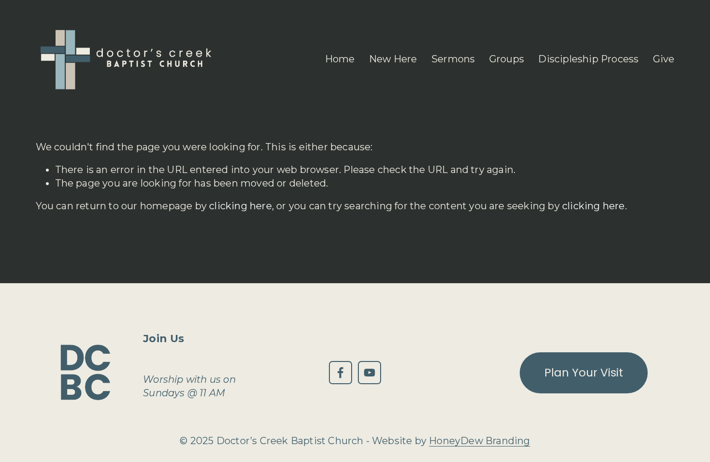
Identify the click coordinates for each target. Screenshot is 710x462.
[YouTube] (369, 372)
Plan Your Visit (583, 372)
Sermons (453, 59)
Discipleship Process (588, 59)
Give (664, 59)
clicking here (240, 206)
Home (340, 59)
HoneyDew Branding (479, 441)
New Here (393, 59)
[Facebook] (340, 372)
